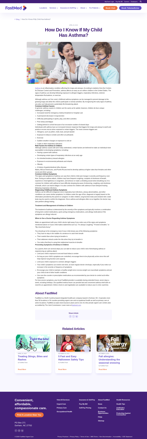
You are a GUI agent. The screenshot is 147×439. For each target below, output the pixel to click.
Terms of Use (84, 436)
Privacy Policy (74, 436)
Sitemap (101, 421)
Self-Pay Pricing (85, 408)
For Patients (93, 8)
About (82, 8)
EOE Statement (127, 436)
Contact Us (102, 408)
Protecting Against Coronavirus (123, 414)
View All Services (63, 400)
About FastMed (104, 400)
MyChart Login (109, 1)
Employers (134, 1)
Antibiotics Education (120, 408)
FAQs (100, 417)
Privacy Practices (63, 436)
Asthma (37, 88)
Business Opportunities (103, 412)
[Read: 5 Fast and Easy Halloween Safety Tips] (73, 343)
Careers (126, 1)
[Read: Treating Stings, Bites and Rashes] (33, 343)
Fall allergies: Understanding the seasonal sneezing (109, 359)
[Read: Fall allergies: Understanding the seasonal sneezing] (114, 343)
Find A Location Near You (29, 415)
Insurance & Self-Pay (68, 8)
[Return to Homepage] (16, 8)
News (100, 404)
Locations (43, 8)
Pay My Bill (119, 1)
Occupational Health (64, 411)
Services (53, 8)
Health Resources (123, 400)
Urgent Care (61, 404)
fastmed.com (76, 305)
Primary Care (62, 408)
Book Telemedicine (130, 8)
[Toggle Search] (141, 1)
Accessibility (117, 436)
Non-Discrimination (106, 436)
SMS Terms (94, 436)
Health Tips (120, 404)
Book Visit (110, 8)
